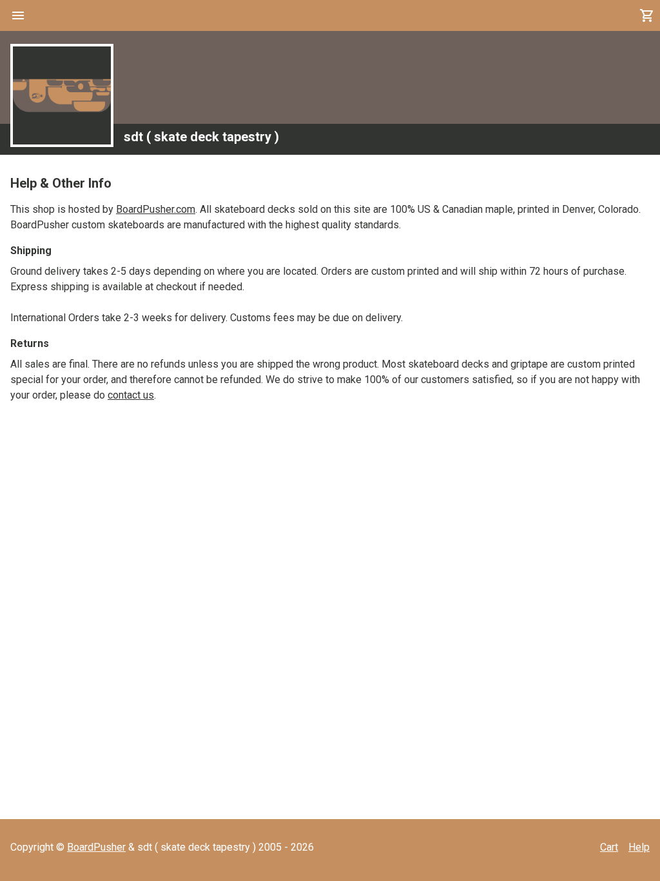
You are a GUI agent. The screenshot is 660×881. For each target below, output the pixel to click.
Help (639, 847)
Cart (609, 847)
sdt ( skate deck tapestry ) (201, 136)
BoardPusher (96, 847)
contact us (131, 395)
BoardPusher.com (155, 209)
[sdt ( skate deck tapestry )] (62, 95)
